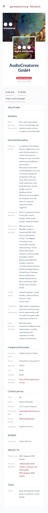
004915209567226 (27, 419)
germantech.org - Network (25, 6)
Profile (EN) (9, 92)
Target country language (15, 98)
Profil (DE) (22, 92)
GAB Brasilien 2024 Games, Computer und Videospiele (28, 467)
